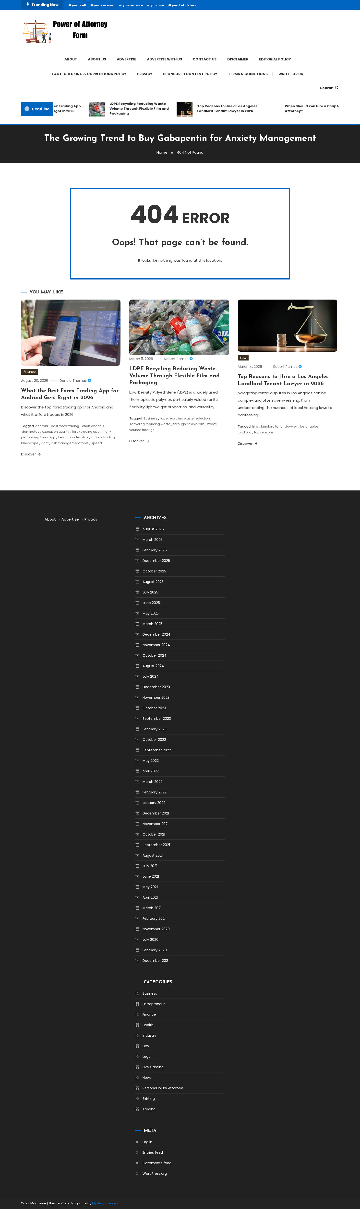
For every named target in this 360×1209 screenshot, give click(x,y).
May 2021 (150, 886)
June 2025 (151, 602)
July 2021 (150, 865)
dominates (30, 431)
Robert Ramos (176, 358)
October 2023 (154, 708)
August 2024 (153, 665)
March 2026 (153, 539)
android (41, 426)
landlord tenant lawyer (279, 426)
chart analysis (93, 426)
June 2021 (151, 876)
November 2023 (156, 697)
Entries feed (153, 1152)
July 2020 (150, 939)
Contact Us (204, 59)
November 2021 (155, 823)
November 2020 (156, 929)
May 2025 (151, 613)
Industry (149, 1035)
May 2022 (151, 760)
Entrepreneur (154, 1003)
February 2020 (155, 950)
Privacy (144, 73)
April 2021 (150, 897)
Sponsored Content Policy (190, 73)
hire (255, 426)
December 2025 (156, 560)
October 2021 (154, 834)
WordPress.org (155, 1173)
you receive (132, 5)
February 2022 (155, 792)
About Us (97, 59)
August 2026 (153, 529)
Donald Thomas (73, 380)
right (44, 443)
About (70, 59)
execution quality (55, 431)
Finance (30, 372)
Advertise (126, 59)
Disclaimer (237, 59)
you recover (104, 5)
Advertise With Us (164, 59)
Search (327, 87)
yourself (79, 5)
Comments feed (157, 1163)
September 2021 (156, 844)
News (147, 1077)
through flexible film (188, 424)
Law (243, 358)
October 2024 (155, 655)
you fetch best (185, 5)
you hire (157, 5)
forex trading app (86, 431)
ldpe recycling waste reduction (185, 418)
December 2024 (156, 634)
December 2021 (156, 813)
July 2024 (151, 676)
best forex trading (65, 426)
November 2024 (156, 644)
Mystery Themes (105, 1203)
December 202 (155, 960)
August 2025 (153, 581)
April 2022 (151, 771)
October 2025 (154, 571)
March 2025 (152, 623)
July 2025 (150, 592)
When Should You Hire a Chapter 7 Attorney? (306, 108)
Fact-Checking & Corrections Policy (89, 73)
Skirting (149, 1098)
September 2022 (157, 750)
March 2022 (152, 781)
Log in (147, 1141)
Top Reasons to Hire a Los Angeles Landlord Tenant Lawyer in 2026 (218, 108)
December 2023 (156, 687)
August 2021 (153, 855)
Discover (29, 454)
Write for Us (290, 73)
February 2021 (154, 918)
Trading (149, 1109)
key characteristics (73, 437)
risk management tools (69, 443)
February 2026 (155, 550)
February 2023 (155, 729)
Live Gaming (153, 1067)
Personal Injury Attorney (163, 1088)
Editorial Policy (275, 59)
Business (150, 418)
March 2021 (152, 908)
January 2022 (154, 802)
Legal (147, 1056)
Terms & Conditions (248, 73)
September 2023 (157, 718)
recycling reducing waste (150, 424)
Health (148, 1025)
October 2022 (154, 739)
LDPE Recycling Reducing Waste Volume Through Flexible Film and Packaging (130, 108)
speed (96, 443)
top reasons (264, 432)
